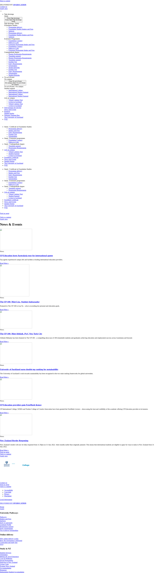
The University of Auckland (13, 163)
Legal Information (6, 500)
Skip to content (5, 1)
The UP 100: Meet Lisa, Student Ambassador (20, 302)
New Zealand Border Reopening (14, 440)
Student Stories (9, 161)
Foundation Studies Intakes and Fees (21, 29)
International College (16, 90)
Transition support (15, 56)
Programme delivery (15, 27)
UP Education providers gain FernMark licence (20, 405)
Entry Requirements (15, 64)
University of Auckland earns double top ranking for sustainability (29, 369)
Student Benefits (14, 68)
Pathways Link (14, 43)
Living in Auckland (15, 102)
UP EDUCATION (19, 5)
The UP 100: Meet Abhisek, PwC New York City (21, 334)
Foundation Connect (15, 41)
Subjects (11, 31)
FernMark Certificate (11, 157)
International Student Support (18, 92)
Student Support (14, 154)
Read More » (4, 263)
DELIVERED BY (13, 503)
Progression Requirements (17, 148)
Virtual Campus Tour (16, 100)
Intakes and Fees (14, 131)
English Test (13, 62)
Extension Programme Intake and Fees (21, 44)
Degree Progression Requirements (20, 54)
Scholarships (13, 66)
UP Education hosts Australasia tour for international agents (26, 255)
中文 (6, 165)
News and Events (10, 159)
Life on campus (9, 150)
